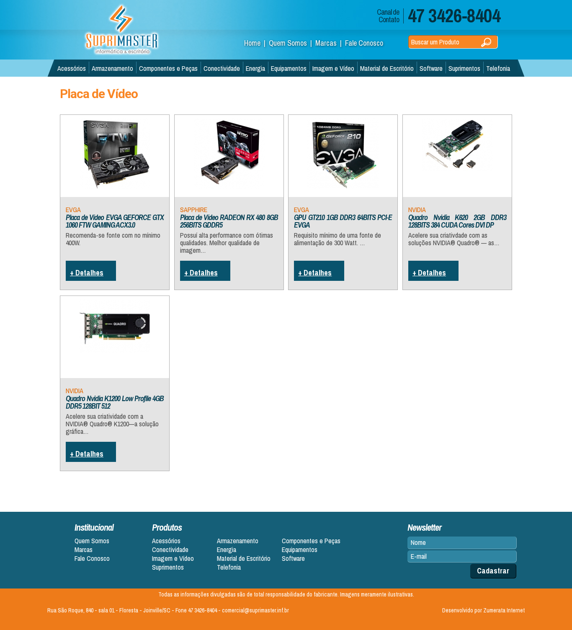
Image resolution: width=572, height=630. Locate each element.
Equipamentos (289, 68)
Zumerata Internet (504, 610)
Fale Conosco (364, 43)
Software (431, 68)
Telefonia (498, 68)
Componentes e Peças (168, 68)
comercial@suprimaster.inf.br (255, 610)
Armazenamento (112, 68)
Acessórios (71, 68)
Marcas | (330, 43)
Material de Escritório (387, 68)
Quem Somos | (292, 43)
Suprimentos (464, 68)
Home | (256, 43)
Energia (255, 68)
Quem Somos (92, 541)
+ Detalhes (86, 272)
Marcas (84, 549)
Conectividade (222, 68)
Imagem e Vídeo (333, 68)
